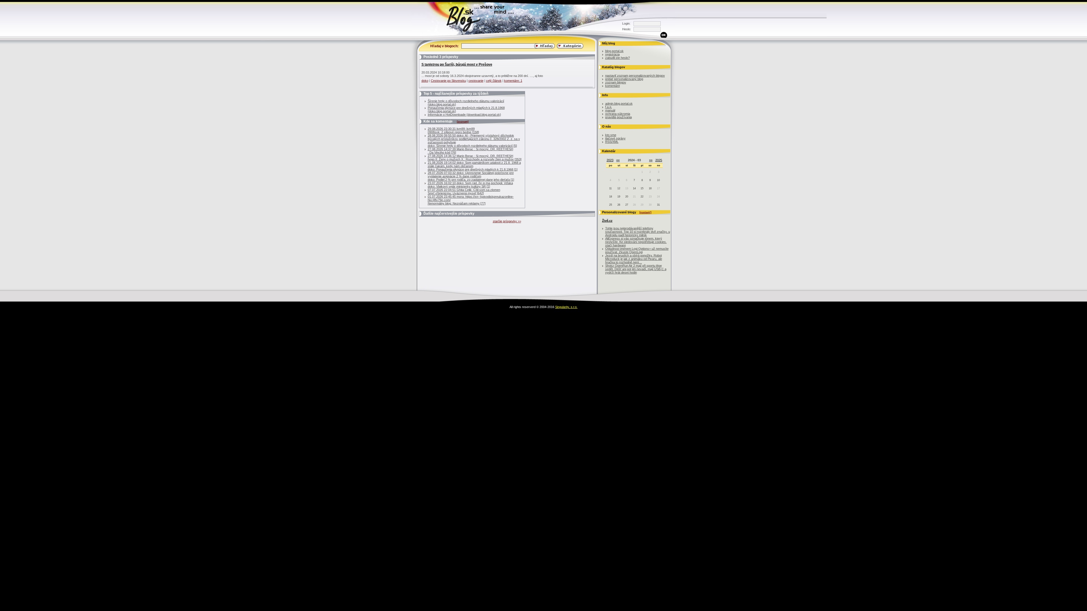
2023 (610, 160)
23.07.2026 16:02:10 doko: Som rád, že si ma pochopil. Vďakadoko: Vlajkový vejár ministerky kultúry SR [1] (470, 184)
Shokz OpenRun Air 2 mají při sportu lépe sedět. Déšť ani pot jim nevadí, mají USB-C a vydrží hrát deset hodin (635, 269)
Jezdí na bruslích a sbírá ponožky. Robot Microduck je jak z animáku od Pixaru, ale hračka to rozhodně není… (633, 259)
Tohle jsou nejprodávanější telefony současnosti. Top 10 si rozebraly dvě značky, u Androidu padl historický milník (637, 232)
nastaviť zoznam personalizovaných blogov (635, 75)
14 (634, 188)
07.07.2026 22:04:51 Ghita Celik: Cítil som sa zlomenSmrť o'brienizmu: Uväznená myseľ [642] (464, 191)
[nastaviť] (645, 212)
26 (618, 204)
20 (626, 196)
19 (618, 196)
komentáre (612, 85)
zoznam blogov (615, 82)
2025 (658, 160)
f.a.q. (608, 107)
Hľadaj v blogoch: (444, 46)
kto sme (610, 135)
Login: (626, 23)
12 (618, 188)
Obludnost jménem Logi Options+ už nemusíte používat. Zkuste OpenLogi (637, 250)
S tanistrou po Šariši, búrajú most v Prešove (456, 64)
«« (618, 160)
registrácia (612, 54)
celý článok (494, 80)
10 (658, 180)
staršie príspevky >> (507, 221)
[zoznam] (462, 121)
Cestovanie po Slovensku (448, 80)
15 (642, 188)
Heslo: (626, 29)
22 (642, 196)
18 (610, 196)
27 (626, 204)
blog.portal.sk (614, 51)
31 (658, 204)
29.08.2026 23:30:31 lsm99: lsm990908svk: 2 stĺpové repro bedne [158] (453, 130)
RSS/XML (612, 141)
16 (650, 188)
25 (610, 204)
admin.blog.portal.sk (619, 103)
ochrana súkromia (617, 113)
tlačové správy (615, 138)
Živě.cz (607, 220)
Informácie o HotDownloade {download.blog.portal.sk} (464, 114)
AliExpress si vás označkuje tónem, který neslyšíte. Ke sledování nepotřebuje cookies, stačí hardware (636, 242)
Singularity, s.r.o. (566, 307)
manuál (610, 110)
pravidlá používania (618, 117)
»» (650, 160)
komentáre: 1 (513, 80)
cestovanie (475, 80)
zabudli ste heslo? (617, 57)
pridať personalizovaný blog (624, 79)
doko (424, 80)
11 (610, 188)
